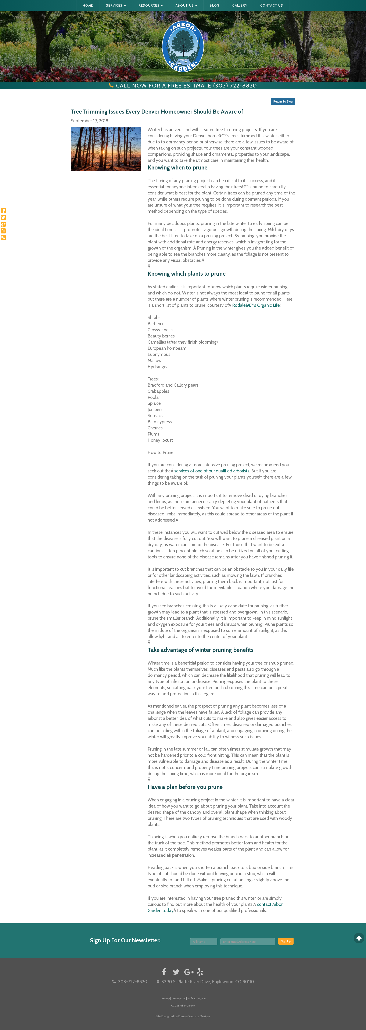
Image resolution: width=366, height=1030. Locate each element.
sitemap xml (179, 998)
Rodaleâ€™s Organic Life (256, 305)
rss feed (191, 998)
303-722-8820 (132, 981)
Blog (214, 5)
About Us (185, 5)
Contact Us (271, 5)
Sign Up (286, 941)
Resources (150, 5)
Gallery (239, 5)
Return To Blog (283, 101)
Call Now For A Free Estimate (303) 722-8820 (186, 85)
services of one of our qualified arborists (211, 470)
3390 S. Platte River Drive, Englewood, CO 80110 (207, 981)
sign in (202, 998)
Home (88, 5)
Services (115, 5)
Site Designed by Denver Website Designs (183, 1016)
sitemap (165, 998)
